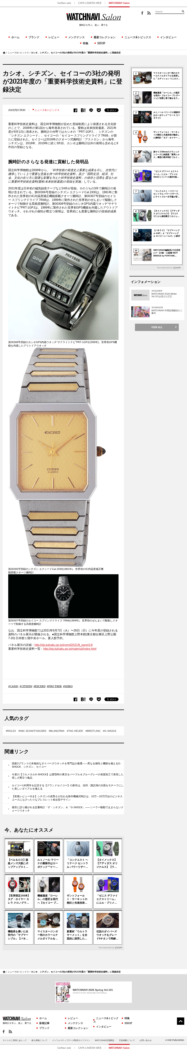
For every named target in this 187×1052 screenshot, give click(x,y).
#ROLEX (11, 730)
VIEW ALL (156, 327)
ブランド (33, 37)
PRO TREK (55, 686)
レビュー (53, 37)
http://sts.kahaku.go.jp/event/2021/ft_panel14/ (64, 644)
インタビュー (168, 37)
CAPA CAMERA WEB (89, 3)
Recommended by (106, 948)
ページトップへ (180, 1021)
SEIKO (69, 686)
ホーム (15, 37)
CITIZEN (26, 686)
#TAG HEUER (75, 730)
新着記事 (44, 1023)
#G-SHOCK (109, 730)
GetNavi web (64, 3)
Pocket (99, 110)
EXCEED (40, 686)
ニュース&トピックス (138, 37)
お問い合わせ (146, 1040)
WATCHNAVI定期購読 (104, 1040)
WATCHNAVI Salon (119, 3)
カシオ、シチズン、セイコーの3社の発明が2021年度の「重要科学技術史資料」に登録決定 (76, 52)
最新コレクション (105, 37)
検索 (183, 11)
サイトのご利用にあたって (15, 1040)
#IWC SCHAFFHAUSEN (32, 730)
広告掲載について (127, 1040)
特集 (85, 43)
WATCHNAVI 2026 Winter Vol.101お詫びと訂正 (164, 295)
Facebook (142, 13)
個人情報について (39, 1040)
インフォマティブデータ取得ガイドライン (71, 1040)
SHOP (101, 43)
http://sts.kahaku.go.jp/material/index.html (69, 648)
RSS (149, 13)
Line (91, 110)
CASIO (14, 686)
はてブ (83, 110)
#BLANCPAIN (56, 730)
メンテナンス (76, 37)
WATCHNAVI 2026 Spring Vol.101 (93, 989)
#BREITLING (92, 730)
